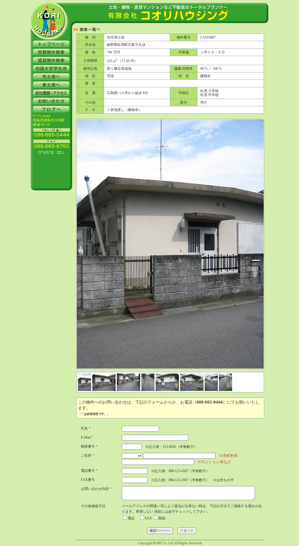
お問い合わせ (51, 101)
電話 (131, 518)
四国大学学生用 (51, 68)
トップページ (51, 44)
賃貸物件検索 (51, 60)
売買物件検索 (51, 52)
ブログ (51, 109)
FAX (148, 518)
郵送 (162, 518)
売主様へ (51, 76)
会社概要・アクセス (51, 93)
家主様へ (51, 84)
